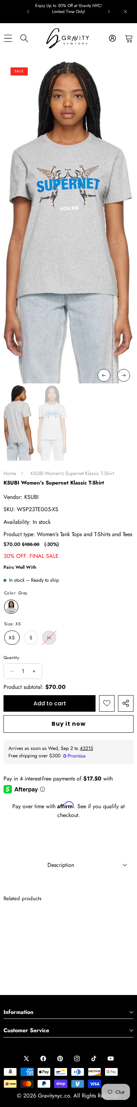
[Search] (24, 38)
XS (12, 637)
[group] (19, 423)
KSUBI (31, 497)
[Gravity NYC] (68, 38)
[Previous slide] (28, 11)
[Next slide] (109, 11)
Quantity (11, 657)
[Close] (125, 11)
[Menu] (8, 38)
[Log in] (112, 38)
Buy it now (69, 724)
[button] (129, 38)
